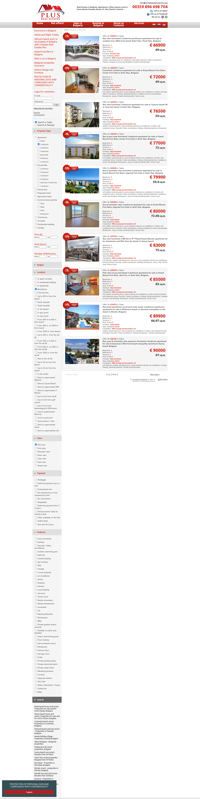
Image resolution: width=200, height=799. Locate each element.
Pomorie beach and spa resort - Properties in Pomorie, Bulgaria (46, 731)
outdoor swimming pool (48, 552)
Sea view (41, 445)
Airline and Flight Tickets (46, 35)
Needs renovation (45, 600)
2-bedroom (44, 148)
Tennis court (43, 597)
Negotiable (42, 502)
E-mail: (37, 96)
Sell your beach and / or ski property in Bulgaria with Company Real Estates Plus (46, 43)
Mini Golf (41, 681)
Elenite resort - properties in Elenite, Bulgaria (46, 769)
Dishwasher (43, 617)
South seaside (44, 305)
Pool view (42, 448)
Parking (41, 542)
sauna (40, 579)
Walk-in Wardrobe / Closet (49, 685)
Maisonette (44, 155)
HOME (66, 30)
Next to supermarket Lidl (48, 431)
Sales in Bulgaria (78, 24)
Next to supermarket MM (48, 387)
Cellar (40, 657)
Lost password (39, 115)
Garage (41, 228)
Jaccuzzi (41, 593)
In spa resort (43, 313)
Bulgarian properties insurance (44, 64)
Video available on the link (49, 517)
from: (36, 237)
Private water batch (46, 668)
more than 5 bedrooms (48, 183)
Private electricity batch (47, 664)
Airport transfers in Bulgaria (43, 53)
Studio (42, 141)
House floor (42, 189)
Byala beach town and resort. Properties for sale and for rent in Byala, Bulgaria (46, 708)
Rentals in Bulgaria (98, 24)
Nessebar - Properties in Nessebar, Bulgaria (44, 764)
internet (41, 586)
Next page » (155, 374)
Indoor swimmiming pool (48, 636)
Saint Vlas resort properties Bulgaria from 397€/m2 (46, 758)
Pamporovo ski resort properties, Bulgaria (43, 748)
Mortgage (42, 480)
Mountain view (44, 452)
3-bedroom (44, 151)
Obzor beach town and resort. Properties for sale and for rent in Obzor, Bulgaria (47, 716)
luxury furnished (44, 539)
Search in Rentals (46, 125)
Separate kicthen (45, 678)
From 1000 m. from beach (49, 331)
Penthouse (44, 158)
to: (49, 237)
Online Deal (43, 521)
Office (42, 207)
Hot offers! (57, 23)
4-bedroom (44, 162)
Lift (39, 611)
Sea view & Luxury (45, 524)
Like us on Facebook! (159, 14)
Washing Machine (45, 614)
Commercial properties (47, 200)
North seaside (44, 302)
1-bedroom (44, 144)
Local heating (43, 590)
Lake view (42, 458)
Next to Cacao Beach (47, 383)
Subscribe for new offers (43, 108)
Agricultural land (44, 196)
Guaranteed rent (45, 489)
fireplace (41, 583)
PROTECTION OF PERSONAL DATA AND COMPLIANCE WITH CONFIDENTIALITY (29, 785)
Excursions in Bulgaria (45, 30)
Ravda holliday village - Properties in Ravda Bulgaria (46, 737)
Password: (38, 101)
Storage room (43, 654)
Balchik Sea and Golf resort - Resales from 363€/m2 (46, 774)
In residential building (47, 282)
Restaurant (44, 214)
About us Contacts (118, 24)
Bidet (40, 692)
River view (42, 455)
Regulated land (44, 193)
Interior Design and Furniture (43, 71)
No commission (44, 499)
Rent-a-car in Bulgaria (45, 58)
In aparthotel (43, 286)
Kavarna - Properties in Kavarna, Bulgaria (43, 780)
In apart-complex (45, 279)
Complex (41, 221)
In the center (43, 374)
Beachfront (42, 289)
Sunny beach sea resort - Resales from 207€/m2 (44, 753)
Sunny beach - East (46, 421)
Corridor (41, 675)
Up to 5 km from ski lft (47, 396)
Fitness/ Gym (43, 650)
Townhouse (42, 217)
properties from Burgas (140, 379)
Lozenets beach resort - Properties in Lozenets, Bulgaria (44, 723)
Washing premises (45, 671)
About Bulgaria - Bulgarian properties (45, 743)
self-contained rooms (47, 643)
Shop (42, 204)
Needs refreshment (46, 604)
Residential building (46, 224)
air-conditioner (44, 576)
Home (39, 23)
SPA (39, 565)
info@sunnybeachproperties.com (154, 3)
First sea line (43, 293)
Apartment (42, 137)
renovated (42, 607)
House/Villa (42, 165)
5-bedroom (44, 179)
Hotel (42, 210)
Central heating (44, 558)
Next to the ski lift (45, 359)
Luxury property (44, 572)
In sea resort (43, 316)
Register (37, 113)
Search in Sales (45, 122)
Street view (42, 466)
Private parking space (47, 661)
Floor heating (43, 640)
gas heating (43, 562)
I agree (29, 792)
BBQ (39, 621)
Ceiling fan (42, 688)
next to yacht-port (45, 418)
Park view (42, 462)
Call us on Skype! (161, 11)
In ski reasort (43, 309)
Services (139, 23)
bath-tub (41, 555)
